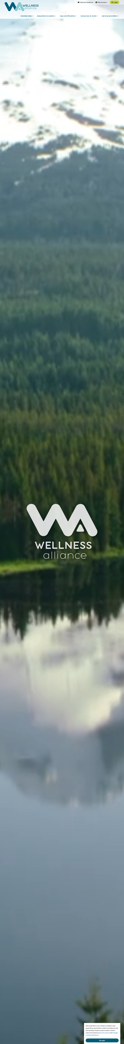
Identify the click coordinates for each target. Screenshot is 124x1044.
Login (116, 2)
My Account (102, 2)
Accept (102, 1040)
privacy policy (104, 1033)
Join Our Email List (86, 2)
